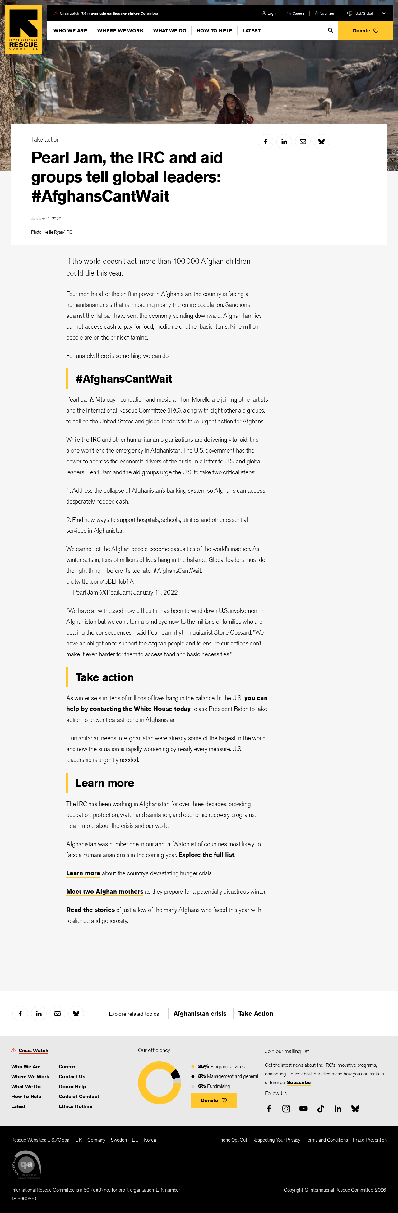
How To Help (214, 31)
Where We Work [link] (30, 1076)
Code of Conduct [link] (79, 1096)
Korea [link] (150, 1140)
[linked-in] (284, 141)
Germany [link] (96, 1140)
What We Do (169, 31)
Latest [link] (18, 1106)
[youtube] (303, 1109)
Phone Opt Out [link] (232, 1140)
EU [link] (135, 1140)
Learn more (83, 873)
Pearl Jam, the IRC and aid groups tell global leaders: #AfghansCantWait (126, 177)
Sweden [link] (119, 1140)
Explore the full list (206, 855)
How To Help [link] (26, 1096)
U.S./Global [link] (58, 1140)
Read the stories (90, 910)
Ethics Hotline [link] (75, 1106)
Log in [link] (272, 13)
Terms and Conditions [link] (327, 1140)
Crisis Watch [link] (34, 1050)
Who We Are (70, 31)
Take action (45, 139)
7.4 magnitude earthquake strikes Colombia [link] (119, 13)
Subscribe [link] (299, 1082)
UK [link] (78, 1140)
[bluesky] (321, 141)
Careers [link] (299, 13)
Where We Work (120, 31)
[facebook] (265, 141)
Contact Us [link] (72, 1076)
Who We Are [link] (25, 1066)
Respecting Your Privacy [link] (276, 1140)
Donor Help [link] (72, 1086)
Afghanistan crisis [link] (200, 1013)
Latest (252, 31)
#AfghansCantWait (177, 570)
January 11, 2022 (155, 592)
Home (23, 29)
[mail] (303, 141)
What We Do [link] (26, 1086)
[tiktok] (321, 1109)
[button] (365, 30)
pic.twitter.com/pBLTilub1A (100, 581)
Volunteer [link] (327, 13)
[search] (330, 30)
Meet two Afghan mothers (104, 891)
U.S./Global (364, 13)
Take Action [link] (255, 1013)
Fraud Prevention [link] (370, 1140)
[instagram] (286, 1109)
